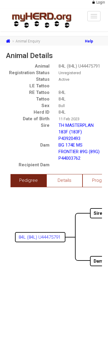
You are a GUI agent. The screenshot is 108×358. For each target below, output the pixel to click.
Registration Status (29, 72)
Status (43, 79)
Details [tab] (64, 180)
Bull (61, 105)
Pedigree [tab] (28, 180)
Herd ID (42, 112)
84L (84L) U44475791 (79, 66)
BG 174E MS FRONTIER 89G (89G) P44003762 (79, 151)
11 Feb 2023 (69, 119)
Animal (42, 66)
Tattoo (43, 99)
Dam (45, 145)
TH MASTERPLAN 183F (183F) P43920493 (76, 132)
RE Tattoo (39, 92)
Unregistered (69, 73)
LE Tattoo (39, 86)
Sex (45, 105)
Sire (45, 125)
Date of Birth (36, 118)
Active (63, 79)
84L (62, 92)
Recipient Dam (34, 164)
